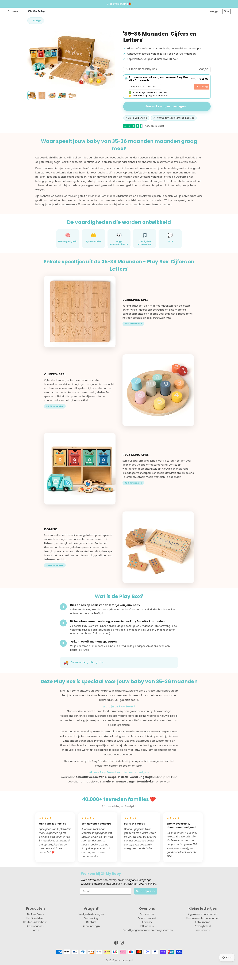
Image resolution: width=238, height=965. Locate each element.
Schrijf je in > (145, 891)
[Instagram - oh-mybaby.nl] (122, 943)
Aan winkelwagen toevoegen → (167, 106)
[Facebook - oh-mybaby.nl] (116, 943)
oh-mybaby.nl (124, 960)
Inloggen (214, 11)
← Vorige (35, 20)
